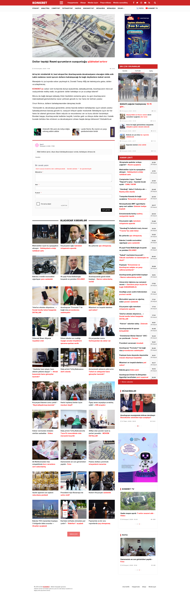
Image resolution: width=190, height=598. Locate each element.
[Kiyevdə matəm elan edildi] (122, 146)
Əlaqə (83, 3)
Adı (36, 184)
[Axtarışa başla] (155, 2)
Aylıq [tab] (151, 71)
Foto (141, 8)
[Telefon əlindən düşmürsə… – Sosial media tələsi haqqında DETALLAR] (45, 295)
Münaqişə (111, 8)
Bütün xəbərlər (127, 382)
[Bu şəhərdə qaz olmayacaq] (102, 234)
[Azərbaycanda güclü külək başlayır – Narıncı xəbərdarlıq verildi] (102, 265)
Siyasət (35, 8)
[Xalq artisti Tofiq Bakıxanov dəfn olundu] (74, 357)
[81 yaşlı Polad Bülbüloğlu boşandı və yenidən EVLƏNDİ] (74, 265)
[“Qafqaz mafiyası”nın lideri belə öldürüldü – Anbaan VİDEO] (137, 501)
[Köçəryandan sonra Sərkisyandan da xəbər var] (102, 326)
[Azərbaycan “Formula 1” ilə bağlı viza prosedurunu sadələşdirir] (74, 295)
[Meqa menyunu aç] (61, 2)
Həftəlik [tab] (138, 71)
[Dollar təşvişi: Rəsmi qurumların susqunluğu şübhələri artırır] (73, 35)
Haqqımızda (73, 3)
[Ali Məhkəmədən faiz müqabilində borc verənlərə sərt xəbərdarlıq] (45, 450)
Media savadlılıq (120, 3)
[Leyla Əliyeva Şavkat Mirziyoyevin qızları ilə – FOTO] (137, 547)
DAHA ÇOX (74, 534)
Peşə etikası (105, 3)
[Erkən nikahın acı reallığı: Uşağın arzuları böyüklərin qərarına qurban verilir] (74, 326)
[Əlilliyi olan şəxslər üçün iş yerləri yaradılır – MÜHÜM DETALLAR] (102, 419)
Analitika (45, 8)
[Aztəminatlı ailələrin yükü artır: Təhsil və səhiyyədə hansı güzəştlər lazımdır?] (102, 357)
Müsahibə (100, 8)
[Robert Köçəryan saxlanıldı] (102, 480)
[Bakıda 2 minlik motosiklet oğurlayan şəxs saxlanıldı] (45, 265)
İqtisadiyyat (67, 8)
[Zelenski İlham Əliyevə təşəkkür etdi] (45, 326)
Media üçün (93, 3)
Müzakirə (38, 172)
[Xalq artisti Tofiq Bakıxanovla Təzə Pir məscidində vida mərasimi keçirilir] (74, 419)
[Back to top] (184, 592)
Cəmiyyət (56, 8)
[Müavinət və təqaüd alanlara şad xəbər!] (102, 295)
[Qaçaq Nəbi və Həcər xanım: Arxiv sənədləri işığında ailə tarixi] (122, 116)
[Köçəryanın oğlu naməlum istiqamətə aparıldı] (74, 234)
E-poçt (37, 193)
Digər (120, 8)
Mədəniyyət (88, 8)
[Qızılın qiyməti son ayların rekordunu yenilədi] (45, 480)
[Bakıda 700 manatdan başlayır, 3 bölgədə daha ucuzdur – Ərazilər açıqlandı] (45, 509)
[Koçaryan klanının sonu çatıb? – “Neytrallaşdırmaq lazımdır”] (45, 390)
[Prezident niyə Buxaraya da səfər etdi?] (74, 480)
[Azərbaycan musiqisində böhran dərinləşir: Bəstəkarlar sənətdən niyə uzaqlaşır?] (137, 403)
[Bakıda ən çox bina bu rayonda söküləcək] (122, 136)
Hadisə (78, 8)
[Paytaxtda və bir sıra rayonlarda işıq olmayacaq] (102, 509)
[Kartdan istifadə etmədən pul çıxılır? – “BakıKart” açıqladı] (74, 509)
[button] (152, 402)
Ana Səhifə (125, 587)
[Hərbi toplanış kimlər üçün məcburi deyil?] (74, 390)
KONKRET (46, 587)
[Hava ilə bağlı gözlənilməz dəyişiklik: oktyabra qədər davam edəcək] (122, 126)
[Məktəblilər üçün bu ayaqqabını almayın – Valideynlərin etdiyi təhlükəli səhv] (45, 234)
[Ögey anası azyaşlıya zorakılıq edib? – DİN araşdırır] (102, 390)
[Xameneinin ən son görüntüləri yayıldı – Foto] (74, 450)
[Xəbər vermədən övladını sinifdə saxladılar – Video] (45, 419)
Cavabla (37, 157)
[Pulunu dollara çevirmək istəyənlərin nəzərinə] (102, 450)
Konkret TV (153, 8)
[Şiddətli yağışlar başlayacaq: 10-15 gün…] (138, 87)
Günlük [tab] (124, 71)
